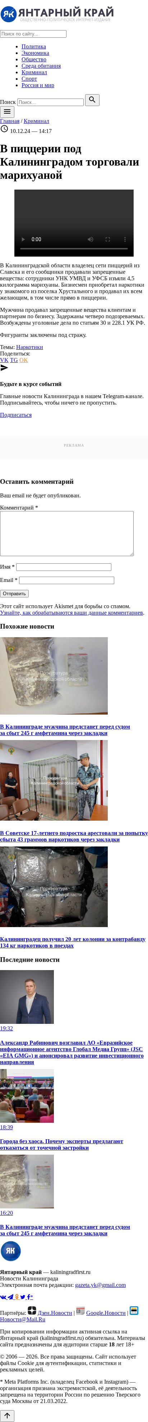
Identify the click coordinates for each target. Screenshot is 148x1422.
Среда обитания (41, 66)
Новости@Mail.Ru (22, 1319)
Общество (34, 59)
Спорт (29, 79)
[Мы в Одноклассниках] (17, 1297)
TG (14, 360)
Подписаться (16, 415)
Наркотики (29, 347)
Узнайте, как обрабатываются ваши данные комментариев (71, 613)
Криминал (34, 72)
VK (4, 360)
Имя (7, 567)
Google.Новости (106, 1313)
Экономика (35, 53)
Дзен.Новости (55, 1313)
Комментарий (19, 508)
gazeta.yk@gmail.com (100, 1285)
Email (9, 580)
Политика (34, 46)
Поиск (8, 102)
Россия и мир (38, 85)
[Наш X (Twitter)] (23, 1297)
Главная (9, 121)
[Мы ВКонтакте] (4, 1297)
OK (23, 360)
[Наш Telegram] (11, 1297)
